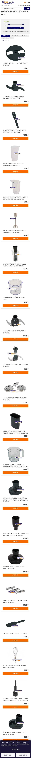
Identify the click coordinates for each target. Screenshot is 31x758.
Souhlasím (23, 755)
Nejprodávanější (7, 38)
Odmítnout (8, 755)
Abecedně (5, 35)
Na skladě (6, 21)
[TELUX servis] (7, 2)
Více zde (14, 745)
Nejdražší (24, 35)
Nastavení (15, 750)
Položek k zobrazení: (15, 28)
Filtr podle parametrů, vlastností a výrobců (15, 31)
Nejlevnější (15, 35)
